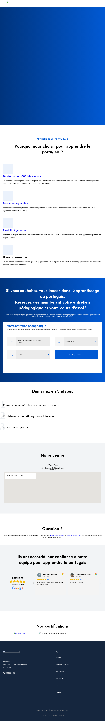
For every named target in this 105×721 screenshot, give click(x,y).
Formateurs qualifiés (15, 203)
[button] (101, 583)
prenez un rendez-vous (73, 535)
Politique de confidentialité (60, 710)
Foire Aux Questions (57, 535)
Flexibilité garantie (14, 230)
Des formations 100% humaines (22, 176)
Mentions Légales (42, 710)
